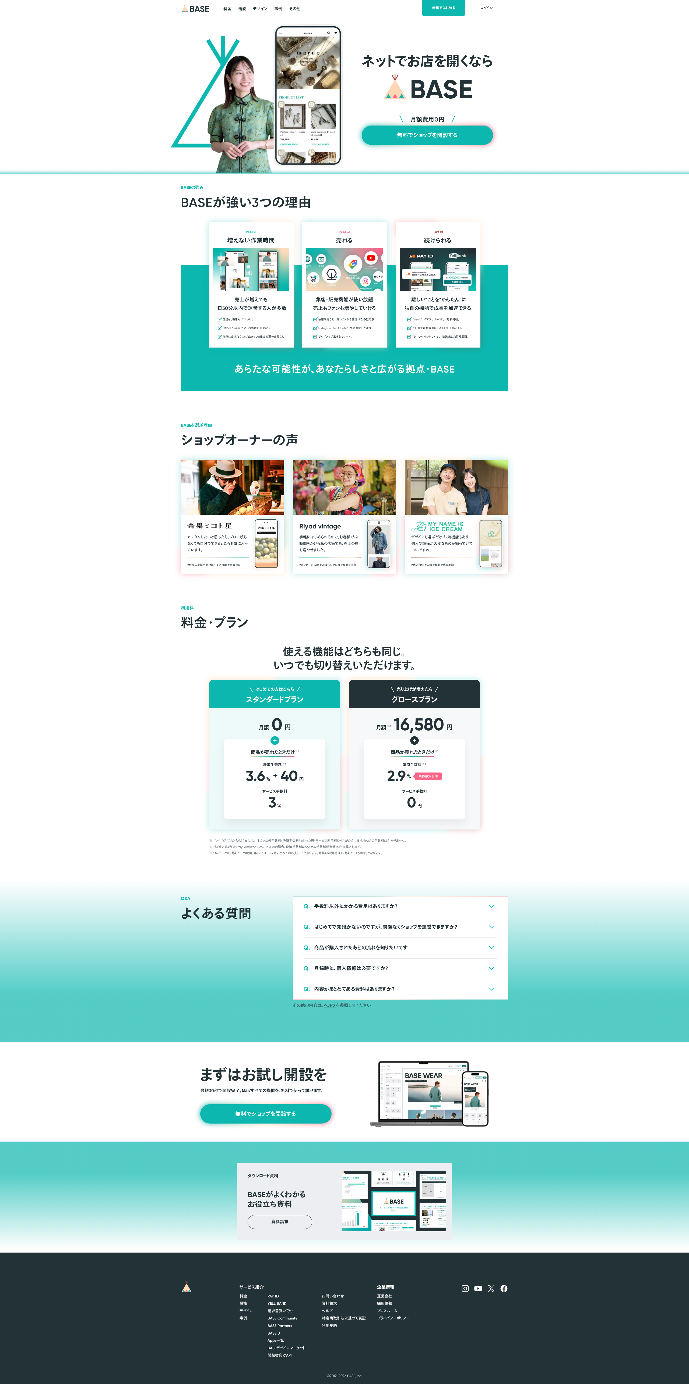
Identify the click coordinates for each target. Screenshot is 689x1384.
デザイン (246, 1311)
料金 (243, 1296)
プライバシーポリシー (393, 1318)
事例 (243, 1318)
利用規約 (329, 1326)
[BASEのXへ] (491, 1288)
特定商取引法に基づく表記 (344, 1318)
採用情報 (384, 1303)
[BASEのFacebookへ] (504, 1288)
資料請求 (329, 1303)
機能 (243, 1303)
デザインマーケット (286, 1348)
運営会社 (384, 1296)
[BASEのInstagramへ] (465, 1288)
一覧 (276, 1340)
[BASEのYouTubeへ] (478, 1288)
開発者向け (280, 1355)
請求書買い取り (280, 1311)
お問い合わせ (333, 1296)
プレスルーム (387, 1311)
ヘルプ (330, 1005)
